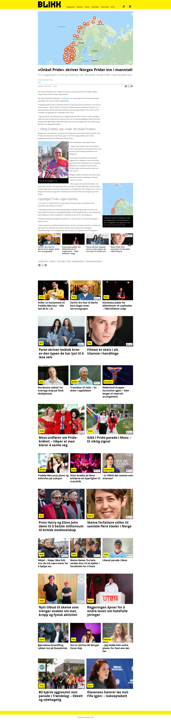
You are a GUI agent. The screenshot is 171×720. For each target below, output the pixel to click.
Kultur (87, 7)
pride (68, 261)
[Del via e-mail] (131, 86)
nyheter (52, 261)
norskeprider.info (66, 98)
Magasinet (71, 7)
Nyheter (80, 7)
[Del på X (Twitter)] (128, 86)
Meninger (95, 7)
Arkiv (113, 7)
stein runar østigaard (93, 261)
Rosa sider (105, 7)
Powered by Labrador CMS (85, 717)
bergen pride (43, 261)
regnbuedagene (78, 261)
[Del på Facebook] (126, 86)
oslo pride (61, 261)
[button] (41, 243)
